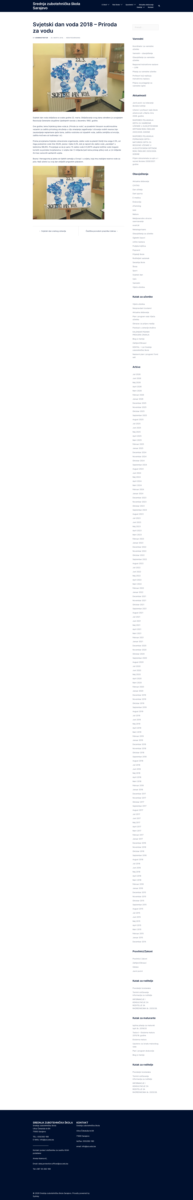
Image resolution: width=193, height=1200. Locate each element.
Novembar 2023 (139, 502)
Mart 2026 (137, 391)
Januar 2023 (138, 543)
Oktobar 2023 (139, 506)
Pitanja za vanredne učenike (144, 71)
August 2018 (138, 761)
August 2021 (138, 613)
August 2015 (138, 909)
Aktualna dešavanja (146, 5)
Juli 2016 (136, 863)
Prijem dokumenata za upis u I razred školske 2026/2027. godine (145, 161)
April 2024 (137, 481)
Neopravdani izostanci (142, 308)
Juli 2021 (136, 617)
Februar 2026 (138, 395)
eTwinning (137, 206)
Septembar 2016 (140, 855)
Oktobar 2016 (138, 851)
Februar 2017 (138, 835)
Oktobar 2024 (139, 461)
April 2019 (137, 728)
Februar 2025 (138, 444)
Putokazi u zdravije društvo (144, 328)
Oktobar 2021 (138, 604)
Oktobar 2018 (138, 752)
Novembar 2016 (139, 847)
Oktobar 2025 (139, 411)
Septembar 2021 (140, 608)
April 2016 (137, 876)
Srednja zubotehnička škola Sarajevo (56, 6)
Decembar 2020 (139, 645)
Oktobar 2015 (138, 900)
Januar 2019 (138, 740)
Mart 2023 (137, 535)
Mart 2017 (137, 831)
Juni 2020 (137, 670)
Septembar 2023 (140, 510)
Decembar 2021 (139, 596)
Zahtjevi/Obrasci (139, 343)
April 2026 (137, 386)
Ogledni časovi (139, 238)
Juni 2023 (137, 522)
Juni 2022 (137, 572)
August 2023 (138, 514)
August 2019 (138, 711)
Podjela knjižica (139, 246)
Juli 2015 (136, 913)
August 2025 (138, 419)
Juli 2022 (137, 567)
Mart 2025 (137, 440)
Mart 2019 (137, 732)
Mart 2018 (137, 781)
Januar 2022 (138, 592)
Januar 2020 (138, 691)
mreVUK (136, 225)
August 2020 (138, 662)
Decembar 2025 (139, 403)
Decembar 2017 (139, 794)
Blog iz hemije (138, 339)
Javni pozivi (138, 971)
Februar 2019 (138, 736)
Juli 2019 (136, 715)
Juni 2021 (137, 621)
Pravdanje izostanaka (142, 988)
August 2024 (138, 469)
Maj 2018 (136, 773)
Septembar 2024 (140, 465)
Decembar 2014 (139, 942)
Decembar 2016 (139, 843)
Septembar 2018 (140, 757)
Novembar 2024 (139, 456)
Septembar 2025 (140, 415)
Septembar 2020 (140, 658)
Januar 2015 (138, 937)
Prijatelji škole (138, 254)
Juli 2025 (137, 423)
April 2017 (137, 826)
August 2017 (138, 810)
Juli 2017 (136, 814)
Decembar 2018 (139, 744)
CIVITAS (136, 185)
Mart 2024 (137, 485)
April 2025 (137, 436)
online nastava (139, 242)
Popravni (136, 250)
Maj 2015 (136, 921)
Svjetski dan (138, 275)
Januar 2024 (138, 493)
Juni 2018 (137, 769)
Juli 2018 (136, 765)
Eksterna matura (139, 1039)
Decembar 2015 (139, 892)
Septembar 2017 (139, 806)
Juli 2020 (137, 666)
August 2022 (138, 563)
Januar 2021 (138, 641)
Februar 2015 (138, 933)
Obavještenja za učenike (143, 233)
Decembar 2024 (139, 452)
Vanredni (136, 283)
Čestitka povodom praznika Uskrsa (101, 231)
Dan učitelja (138, 189)
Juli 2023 (137, 518)
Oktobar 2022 (139, 555)
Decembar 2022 (139, 547)
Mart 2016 (137, 880)
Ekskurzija (137, 202)
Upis (134, 279)
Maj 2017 (136, 822)
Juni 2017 (137, 818)
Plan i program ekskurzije (143, 1051)
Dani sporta (138, 193)
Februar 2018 (138, 785)
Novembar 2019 (139, 699)
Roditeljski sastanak (141, 258)
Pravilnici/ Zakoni (140, 959)
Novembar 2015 (139, 896)
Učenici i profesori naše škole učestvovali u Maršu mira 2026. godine (145, 113)
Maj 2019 (136, 724)
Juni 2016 (137, 868)
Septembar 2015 (140, 905)
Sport (135, 271)
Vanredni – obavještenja (143, 53)
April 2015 (137, 925)
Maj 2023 (137, 526)
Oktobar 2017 (138, 802)
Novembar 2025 (139, 407)
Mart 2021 (137, 633)
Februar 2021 (138, 637)
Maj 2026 (137, 382)
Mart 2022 (137, 584)
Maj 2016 (136, 872)
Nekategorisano (73, 38)
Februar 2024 (138, 489)
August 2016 (138, 859)
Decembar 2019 (139, 695)
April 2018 (137, 777)
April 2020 (137, 678)
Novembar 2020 (139, 650)
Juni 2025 (137, 428)
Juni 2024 (137, 473)
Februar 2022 (138, 588)
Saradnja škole (139, 262)
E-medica (137, 198)
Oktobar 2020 (139, 654)
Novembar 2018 (139, 748)
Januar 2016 (138, 888)
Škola (135, 266)
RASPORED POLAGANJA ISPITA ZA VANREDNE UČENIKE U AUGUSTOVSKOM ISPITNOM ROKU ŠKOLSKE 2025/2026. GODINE (145, 126)
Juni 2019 (137, 720)
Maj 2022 (137, 576)
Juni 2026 (137, 378)
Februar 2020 (138, 687)
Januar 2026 (138, 399)
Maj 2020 (137, 674)
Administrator (41, 38)
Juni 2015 (137, 917)
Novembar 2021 (139, 600)
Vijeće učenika (139, 287)
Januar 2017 (138, 839)
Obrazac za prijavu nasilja (143, 323)
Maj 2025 (137, 432)
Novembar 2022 (139, 551)
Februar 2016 (138, 884)
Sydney (36, 1196)
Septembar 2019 (140, 707)
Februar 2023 (138, 539)
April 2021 (137, 629)
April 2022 (137, 580)
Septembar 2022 (140, 559)
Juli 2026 (137, 374)
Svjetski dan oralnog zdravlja (53, 231)
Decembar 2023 (139, 498)
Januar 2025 (138, 448)
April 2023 (137, 530)
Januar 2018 (138, 789)
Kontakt (150, 7)
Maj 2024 (137, 477)
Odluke (135, 967)
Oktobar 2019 (138, 703)
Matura (135, 214)
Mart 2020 (137, 683)
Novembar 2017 (139, 798)
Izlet (134, 210)
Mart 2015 (137, 929)
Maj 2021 (136, 625)
